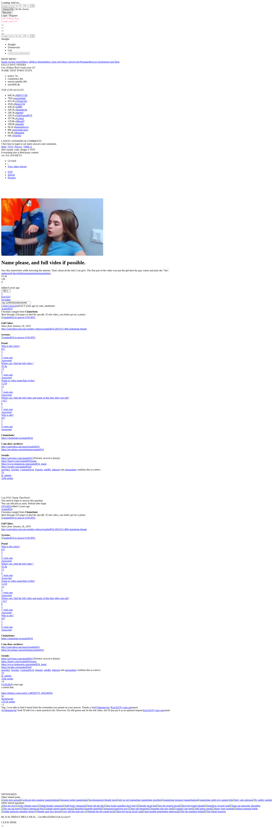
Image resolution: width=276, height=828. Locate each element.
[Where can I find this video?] (214, 800)
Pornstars (84, 61)
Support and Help (110, 61)
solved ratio (13, 81)
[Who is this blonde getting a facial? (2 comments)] (146, 805)
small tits (11, 273)
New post (7, 12)
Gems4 (20, 118)
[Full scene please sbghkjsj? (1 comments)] (73, 805)
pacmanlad (20, 98)
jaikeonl (56, 469)
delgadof (19, 132)
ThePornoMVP (24, 115)
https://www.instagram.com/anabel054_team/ (24, 464)
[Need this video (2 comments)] (47, 811)
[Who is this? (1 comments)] (94, 805)
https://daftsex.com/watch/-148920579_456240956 (27, 693)
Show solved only (71, 61)
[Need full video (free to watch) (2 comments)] (58, 808)
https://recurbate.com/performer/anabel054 (22, 449)
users (10, 84)
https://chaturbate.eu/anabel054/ (17, 438)
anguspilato (70, 469)
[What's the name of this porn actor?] (179, 800)
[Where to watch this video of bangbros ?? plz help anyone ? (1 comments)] (216, 805)
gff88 (19, 106)
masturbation (44, 273)
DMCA (28, 146)
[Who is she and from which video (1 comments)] (8, 805)
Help (3, 146)
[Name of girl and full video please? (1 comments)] (160, 811)
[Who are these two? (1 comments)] (192, 811)
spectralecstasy (20, 129)
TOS (10, 146)
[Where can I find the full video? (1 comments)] (73, 811)
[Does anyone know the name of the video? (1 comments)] (138, 808)
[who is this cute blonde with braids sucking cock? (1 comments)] (191, 805)
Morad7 (21, 121)
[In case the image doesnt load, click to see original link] (18, 317)
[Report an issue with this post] (9, 291)
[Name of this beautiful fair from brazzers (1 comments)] (215, 811)
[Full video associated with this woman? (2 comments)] (245, 805)
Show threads (38, 61)
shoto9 (20, 112)
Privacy (18, 146)
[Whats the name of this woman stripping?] (10, 800)
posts (10, 76)
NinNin (17, 135)
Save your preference (19, 53)
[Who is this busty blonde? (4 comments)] (100, 811)
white (18, 273)
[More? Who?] (39, 800)
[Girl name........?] (242, 800)
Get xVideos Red (10, 18)
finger (24, 273)
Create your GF (9, 21)
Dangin (39, 469)
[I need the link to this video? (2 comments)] (167, 805)
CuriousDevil (27, 469)
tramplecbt (22, 109)
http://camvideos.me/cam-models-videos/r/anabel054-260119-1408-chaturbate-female (44, 328)
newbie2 (5, 469)
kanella (20, 124)
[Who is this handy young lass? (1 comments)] (87, 808)
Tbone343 (22, 101)
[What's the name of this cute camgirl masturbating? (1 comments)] (183, 808)
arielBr (47, 469)
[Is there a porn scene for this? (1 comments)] (161, 808)
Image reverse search (11, 61)
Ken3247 (115, 707)
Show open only (53, 61)
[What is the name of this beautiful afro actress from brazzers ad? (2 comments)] (223, 808)
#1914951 (6, 506)
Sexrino (15, 469)
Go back (12, 160)
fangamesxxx (22, 127)
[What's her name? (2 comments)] (50, 805)
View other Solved (17, 166)
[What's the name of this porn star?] (101, 800)
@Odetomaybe (102, 707)
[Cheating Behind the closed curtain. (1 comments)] (202, 808)
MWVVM (22, 95)
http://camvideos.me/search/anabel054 (20, 446)
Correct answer (9, 306)
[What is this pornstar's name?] (72, 800)
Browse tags (95, 61)
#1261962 (6, 684)
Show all (26, 61)
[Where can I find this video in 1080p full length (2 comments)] (120, 805)
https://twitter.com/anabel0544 (16, 466)
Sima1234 (20, 104)
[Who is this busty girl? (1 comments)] (27, 805)
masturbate (32, 273)
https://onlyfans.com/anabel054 (17, 458)
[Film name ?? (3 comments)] (246, 808)
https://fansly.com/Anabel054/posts (18, 461)
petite (4, 273)
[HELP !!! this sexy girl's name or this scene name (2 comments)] (114, 808)
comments (13, 78)
